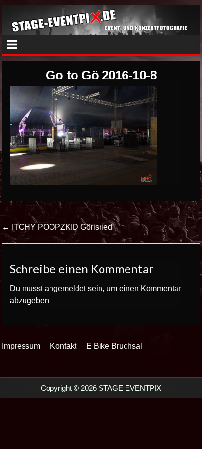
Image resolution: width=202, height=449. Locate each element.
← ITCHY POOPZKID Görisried (57, 227)
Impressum (21, 346)
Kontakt (63, 346)
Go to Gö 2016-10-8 (101, 75)
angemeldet (65, 288)
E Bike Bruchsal (114, 346)
